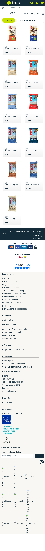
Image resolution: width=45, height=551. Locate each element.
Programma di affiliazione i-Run (16, 349)
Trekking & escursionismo (13, 382)
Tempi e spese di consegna (14, 291)
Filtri (9, 20)
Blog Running (8, 402)
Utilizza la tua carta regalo (13, 364)
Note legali (6, 306)
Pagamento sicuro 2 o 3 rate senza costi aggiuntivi (37, 235)
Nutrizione (11, 8)
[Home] (3, 8)
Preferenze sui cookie (11, 297)
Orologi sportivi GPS (11, 385)
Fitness (5, 388)
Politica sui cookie (10, 300)
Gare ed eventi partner (12, 413)
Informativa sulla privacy (12, 303)
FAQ (4, 284)
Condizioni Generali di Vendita (15, 294)
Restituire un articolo (11, 288)
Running (6, 376)
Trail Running (8, 379)
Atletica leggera (9, 391)
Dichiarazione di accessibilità (14, 309)
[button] (30, 20)
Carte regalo (7, 361)
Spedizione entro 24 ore (7, 232)
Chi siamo (6, 278)
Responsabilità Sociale (12, 281)
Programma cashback (11, 332)
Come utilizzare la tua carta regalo (17, 367)
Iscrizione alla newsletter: (11, 452)
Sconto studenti (9, 338)
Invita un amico (8, 335)
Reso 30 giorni (22, 232)
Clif (18, 8)
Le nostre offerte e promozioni (15, 329)
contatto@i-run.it (9, 320)
